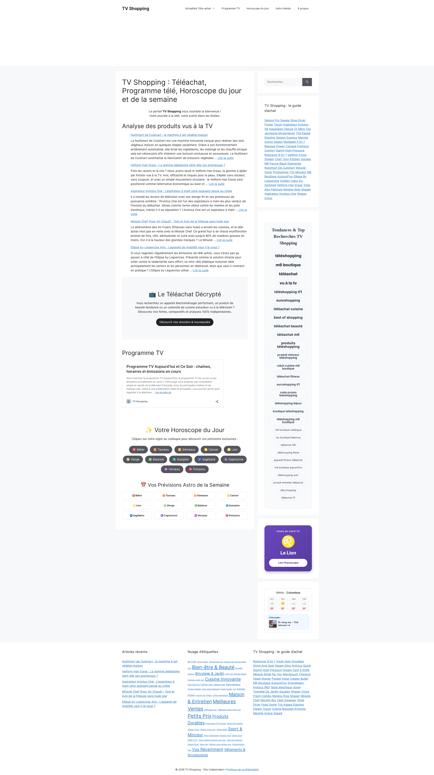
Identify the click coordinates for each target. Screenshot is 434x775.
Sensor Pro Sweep (277, 120)
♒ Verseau (172, 469)
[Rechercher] (307, 82)
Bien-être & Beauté (213, 667)
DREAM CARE (219, 685)
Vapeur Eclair (193, 744)
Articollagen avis (216, 662)
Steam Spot (237, 735)
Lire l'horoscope (288, 562)
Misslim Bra (268, 700)
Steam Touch (262, 709)
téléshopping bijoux (288, 403)
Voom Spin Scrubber (290, 661)
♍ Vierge (133, 459)
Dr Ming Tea (302, 129)
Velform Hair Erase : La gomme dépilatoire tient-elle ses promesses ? (178, 165)
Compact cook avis (196, 680)
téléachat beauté (288, 326)
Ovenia (276, 709)
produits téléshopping (288, 345)
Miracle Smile (262, 674)
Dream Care (291, 670)
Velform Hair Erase (289, 185)
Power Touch (273, 124)
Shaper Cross (193, 730)
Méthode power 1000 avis (229, 710)
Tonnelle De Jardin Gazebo (271, 691)
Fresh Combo (226, 689)
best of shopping (288, 317)
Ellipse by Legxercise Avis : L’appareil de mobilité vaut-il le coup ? (175, 247)
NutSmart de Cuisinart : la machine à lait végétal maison (169, 135)
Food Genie (269, 704)
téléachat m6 (288, 334)
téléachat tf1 (288, 497)
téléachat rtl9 (288, 444)
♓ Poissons (197, 469)
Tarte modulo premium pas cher (212, 740)
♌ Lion (232, 449)
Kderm (209, 695)
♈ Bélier (138, 449)
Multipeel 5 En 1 (294, 142)
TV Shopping (135, 8)
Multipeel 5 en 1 (211, 710)
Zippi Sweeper (286, 700)
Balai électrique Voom (286, 687)
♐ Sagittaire (206, 459)
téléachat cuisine (288, 309)
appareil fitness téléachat (288, 460)
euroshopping (288, 300)
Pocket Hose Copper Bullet (290, 678)
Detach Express (286, 137)
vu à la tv (288, 283)
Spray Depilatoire (211, 735)
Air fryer (192, 661)
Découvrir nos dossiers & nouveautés (185, 322)
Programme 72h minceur (215, 723)
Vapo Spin (204, 744)
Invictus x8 (200, 695)
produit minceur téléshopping (288, 356)
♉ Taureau (161, 449)
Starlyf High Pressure (290, 150)
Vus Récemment (207, 749)
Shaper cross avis (208, 730)
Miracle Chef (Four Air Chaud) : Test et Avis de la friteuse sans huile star (180, 221)
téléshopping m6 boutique (288, 421)
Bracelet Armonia (294, 709)
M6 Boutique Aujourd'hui (270, 683)
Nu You (277, 674)
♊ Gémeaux (186, 449)
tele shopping (288, 490)
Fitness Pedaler (194, 689)
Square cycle (225, 735)
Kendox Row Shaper (297, 189)
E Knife (304, 670)
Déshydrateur (233, 684)
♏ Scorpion (181, 459)
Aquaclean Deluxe (281, 129)
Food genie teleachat (211, 689)
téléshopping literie (288, 452)
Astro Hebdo (283, 8)
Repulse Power (274, 146)
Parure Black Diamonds (285, 163)
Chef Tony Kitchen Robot (235, 674)
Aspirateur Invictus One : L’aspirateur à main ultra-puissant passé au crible (181, 191)
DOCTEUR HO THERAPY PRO (200, 685)
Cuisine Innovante (223, 679)
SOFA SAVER (221, 730)
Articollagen (296, 683)
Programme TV (231, 8)
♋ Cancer (211, 449)
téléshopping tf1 (288, 292)
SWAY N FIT (193, 740)
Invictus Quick (301, 665)
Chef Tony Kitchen (287, 159)
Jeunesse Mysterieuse (279, 133)
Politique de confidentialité (242, 769)
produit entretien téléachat (288, 482)
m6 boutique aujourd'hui (288, 467)
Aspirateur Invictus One (280, 193)
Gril (234, 689)
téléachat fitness (288, 376)
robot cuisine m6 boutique (288, 367)
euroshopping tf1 (288, 384)
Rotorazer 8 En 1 (275, 155)
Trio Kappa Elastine (291, 704)
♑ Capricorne (233, 459)
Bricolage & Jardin (209, 673)
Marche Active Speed (267, 713)
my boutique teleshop (288, 437)
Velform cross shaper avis (220, 744)
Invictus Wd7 (261, 687)
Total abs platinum (234, 740)
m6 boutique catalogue (288, 429)
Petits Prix (200, 716)
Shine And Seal (263, 665)
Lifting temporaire (220, 695)
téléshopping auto (288, 475)
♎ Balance (156, 459)
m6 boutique (288, 264)
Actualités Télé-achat (198, 8)
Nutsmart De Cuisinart (279, 168)
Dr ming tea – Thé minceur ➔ (288, 624)
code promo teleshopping (288, 394)
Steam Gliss (283, 665)
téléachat (288, 273)
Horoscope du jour (258, 8)
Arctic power (202, 662)
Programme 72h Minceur (289, 172)
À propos (303, 8)
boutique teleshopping (288, 411)
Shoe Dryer (297, 120)
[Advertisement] (217, 42)
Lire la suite (225, 158)
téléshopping (288, 255)
